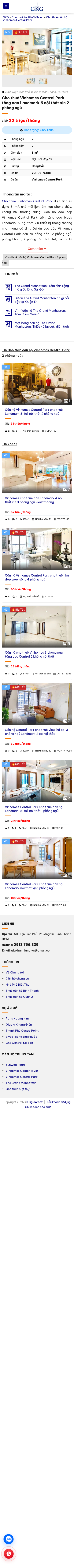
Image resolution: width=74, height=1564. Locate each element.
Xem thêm (35, 249)
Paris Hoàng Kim (17, 1018)
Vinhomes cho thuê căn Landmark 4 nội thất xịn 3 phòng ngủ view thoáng (33, 500)
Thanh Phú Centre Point (22, 1030)
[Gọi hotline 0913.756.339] (9, 1554)
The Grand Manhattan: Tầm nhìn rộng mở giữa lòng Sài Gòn (42, 287)
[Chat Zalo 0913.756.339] (8, 1539)
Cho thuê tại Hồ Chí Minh (27, 17)
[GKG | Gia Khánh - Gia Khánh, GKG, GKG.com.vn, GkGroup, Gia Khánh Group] (37, 6)
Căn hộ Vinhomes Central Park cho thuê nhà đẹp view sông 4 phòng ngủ (37, 577)
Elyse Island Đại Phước (21, 1036)
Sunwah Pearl (15, 1064)
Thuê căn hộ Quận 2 (19, 996)
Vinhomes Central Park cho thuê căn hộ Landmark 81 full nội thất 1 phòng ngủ (33, 809)
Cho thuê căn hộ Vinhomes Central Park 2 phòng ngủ (34, 260)
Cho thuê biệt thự (17, 1089)
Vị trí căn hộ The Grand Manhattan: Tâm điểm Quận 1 (40, 312)
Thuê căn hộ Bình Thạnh (22, 990)
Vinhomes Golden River (22, 1071)
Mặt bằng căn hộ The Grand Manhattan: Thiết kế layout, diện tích (42, 324)
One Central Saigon (19, 1042)
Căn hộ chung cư (17, 978)
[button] (6, 6)
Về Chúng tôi (15, 972)
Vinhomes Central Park (22, 1077)
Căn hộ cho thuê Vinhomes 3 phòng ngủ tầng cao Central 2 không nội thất (34, 654)
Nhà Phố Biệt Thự (17, 984)
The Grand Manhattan (21, 1083)
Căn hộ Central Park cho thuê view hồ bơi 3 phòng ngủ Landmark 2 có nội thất (36, 732)
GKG (6, 17)
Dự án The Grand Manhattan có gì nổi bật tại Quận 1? (42, 300)
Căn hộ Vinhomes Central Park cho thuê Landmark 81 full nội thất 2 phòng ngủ (34, 412)
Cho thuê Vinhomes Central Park (27, 201)
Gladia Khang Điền (19, 1024)
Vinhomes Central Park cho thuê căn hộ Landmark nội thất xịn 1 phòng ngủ (33, 886)
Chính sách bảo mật (38, 1107)
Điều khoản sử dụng (58, 1102)
